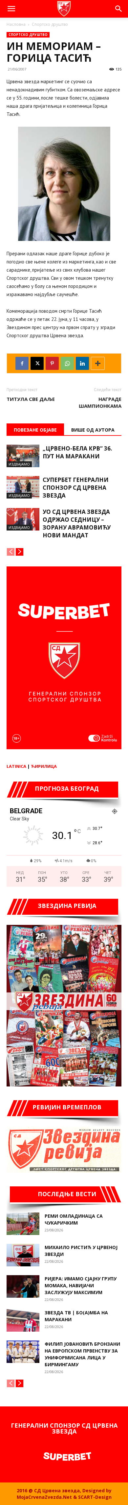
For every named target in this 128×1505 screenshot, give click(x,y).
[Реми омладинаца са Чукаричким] (23, 1223)
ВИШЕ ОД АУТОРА (93, 430)
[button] (11, 9)
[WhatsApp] (67, 363)
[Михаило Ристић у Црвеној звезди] (23, 1255)
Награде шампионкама (100, 402)
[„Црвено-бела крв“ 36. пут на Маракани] (23, 456)
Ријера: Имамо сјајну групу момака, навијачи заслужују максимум (81, 1285)
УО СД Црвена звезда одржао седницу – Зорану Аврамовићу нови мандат (77, 523)
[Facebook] (22, 363)
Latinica (16, 766)
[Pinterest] (52, 363)
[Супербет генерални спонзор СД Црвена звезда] (23, 487)
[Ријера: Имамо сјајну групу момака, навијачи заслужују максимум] (23, 1286)
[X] (37, 363)
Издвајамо (19, 464)
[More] (98, 363)
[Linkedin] (82, 363)
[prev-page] (11, 552)
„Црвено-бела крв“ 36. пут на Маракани (77, 452)
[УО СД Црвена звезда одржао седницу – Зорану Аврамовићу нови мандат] (23, 519)
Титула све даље (31, 399)
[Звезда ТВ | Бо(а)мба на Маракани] (23, 1320)
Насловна (16, 24)
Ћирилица (44, 766)
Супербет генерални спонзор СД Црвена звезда (76, 487)
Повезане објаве (35, 430)
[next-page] (19, 552)
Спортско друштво (50, 24)
